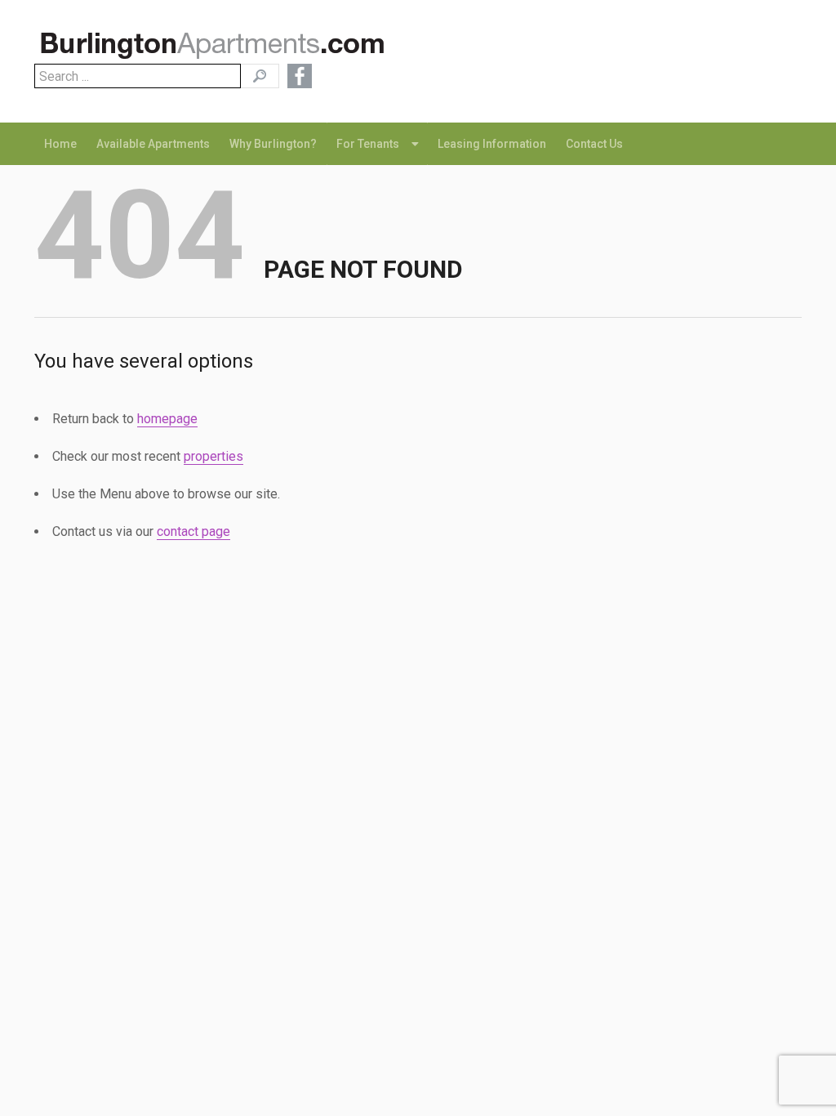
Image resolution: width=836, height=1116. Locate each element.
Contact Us (594, 143)
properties (213, 456)
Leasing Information (492, 143)
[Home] (218, 48)
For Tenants (367, 143)
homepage (167, 418)
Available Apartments (153, 143)
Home (60, 143)
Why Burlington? (273, 143)
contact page (193, 531)
